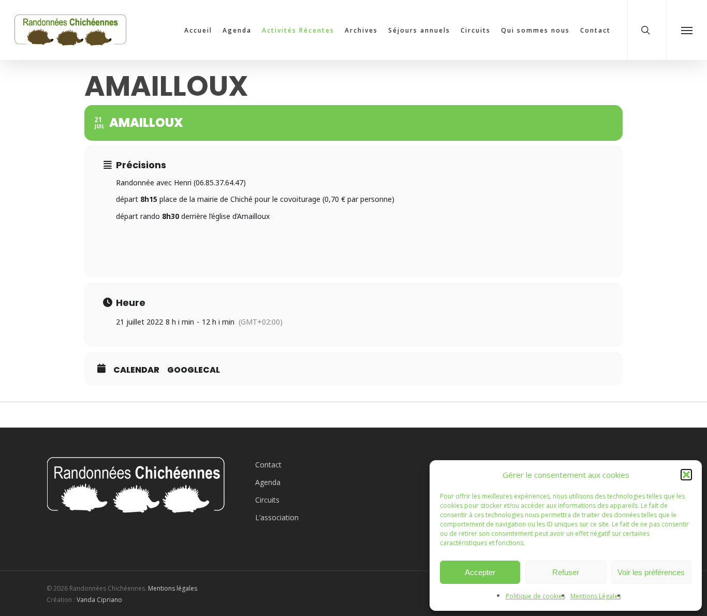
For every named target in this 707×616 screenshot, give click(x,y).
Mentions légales (172, 588)
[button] (686, 475)
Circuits (267, 500)
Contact (268, 465)
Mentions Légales (595, 596)
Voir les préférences (651, 572)
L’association (277, 517)
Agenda (268, 482)
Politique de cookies (535, 596)
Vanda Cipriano (99, 599)
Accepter (480, 572)
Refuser (565, 572)
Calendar (136, 370)
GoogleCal (193, 370)
